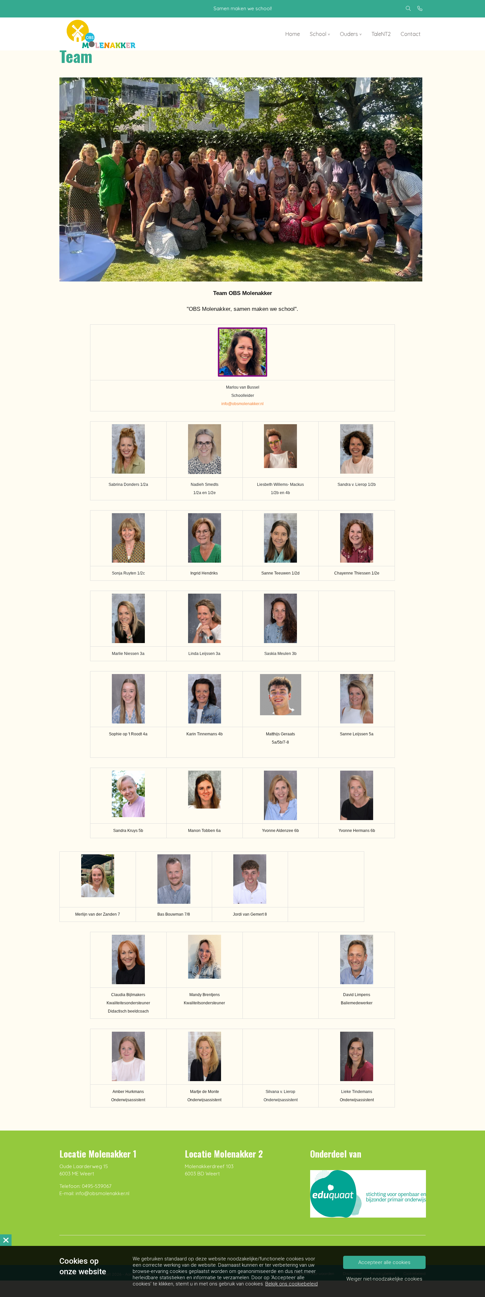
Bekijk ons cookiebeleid (291, 1284)
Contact (411, 34)
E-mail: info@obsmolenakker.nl (94, 1193)
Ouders (349, 34)
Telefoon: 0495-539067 (85, 1186)
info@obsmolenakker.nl (242, 403)
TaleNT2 (381, 34)
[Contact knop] (419, 9)
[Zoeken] (408, 9)
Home (292, 34)
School (318, 34)
